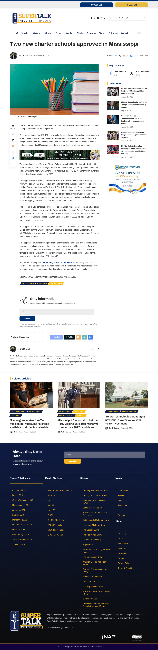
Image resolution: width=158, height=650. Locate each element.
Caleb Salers (66, 432)
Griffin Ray (18, 432)
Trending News (56, 283)
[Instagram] (100, 18)
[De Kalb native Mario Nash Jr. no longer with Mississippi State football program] (113, 91)
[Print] (131, 56)
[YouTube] (97, 18)
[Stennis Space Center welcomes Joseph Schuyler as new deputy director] (113, 105)
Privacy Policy (88, 324)
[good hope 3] (60, 154)
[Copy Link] (127, 56)
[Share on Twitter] (119, 56)
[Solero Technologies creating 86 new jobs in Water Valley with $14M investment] (126, 395)
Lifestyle (16, 415)
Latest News (42, 283)
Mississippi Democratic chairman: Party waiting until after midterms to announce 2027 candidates (79, 424)
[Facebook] (91, 18)
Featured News (28, 283)
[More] (135, 56)
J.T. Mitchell (26, 56)
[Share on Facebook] (116, 56)
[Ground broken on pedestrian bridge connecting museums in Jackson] (113, 135)
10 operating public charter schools (58, 262)
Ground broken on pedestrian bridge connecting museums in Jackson (133, 134)
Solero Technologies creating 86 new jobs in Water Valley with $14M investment (125, 420)
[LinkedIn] (103, 18)
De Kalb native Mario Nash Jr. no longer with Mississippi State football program (134, 90)
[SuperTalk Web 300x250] (127, 179)
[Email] (123, 56)
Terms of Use (47, 324)
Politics (80, 415)
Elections (79, 411)
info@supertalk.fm (65, 628)
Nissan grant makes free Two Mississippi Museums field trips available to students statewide (29, 424)
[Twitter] (94, 18)
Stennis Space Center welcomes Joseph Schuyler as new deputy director (134, 104)
